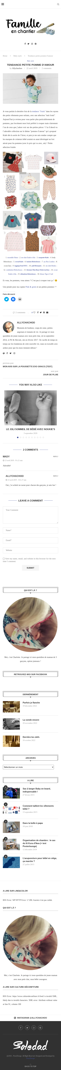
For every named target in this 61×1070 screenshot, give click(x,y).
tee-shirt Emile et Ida (28, 258)
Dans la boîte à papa (33, 823)
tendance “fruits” (39, 111)
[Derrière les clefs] (11, 741)
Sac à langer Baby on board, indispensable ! (37, 790)
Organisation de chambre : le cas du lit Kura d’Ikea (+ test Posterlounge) (39, 843)
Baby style (17, 56)
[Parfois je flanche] (11, 706)
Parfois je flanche (31, 702)
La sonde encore (31, 720)
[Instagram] (32, 44)
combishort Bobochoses (14, 270)
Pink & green (31, 287)
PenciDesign (30, 1058)
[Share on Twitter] (41, 312)
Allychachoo (17, 68)
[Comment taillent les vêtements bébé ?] (11, 810)
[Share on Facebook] (37, 312)
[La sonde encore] (11, 724)
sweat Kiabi (19, 262)
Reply (55, 456)
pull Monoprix (36, 266)
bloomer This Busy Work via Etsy (38, 270)
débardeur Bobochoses (28, 274)
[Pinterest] (35, 44)
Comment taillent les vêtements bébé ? (38, 807)
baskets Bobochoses (33, 262)
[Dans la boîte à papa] (11, 827)
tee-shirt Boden (51, 266)
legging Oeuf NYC (20, 266)
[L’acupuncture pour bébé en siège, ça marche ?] (11, 862)
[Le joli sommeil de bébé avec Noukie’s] (30, 407)
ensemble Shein (12, 258)
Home (5, 56)
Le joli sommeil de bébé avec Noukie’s (30, 429)
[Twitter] (28, 44)
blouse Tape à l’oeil (46, 274)
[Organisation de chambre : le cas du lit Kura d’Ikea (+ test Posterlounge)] (11, 844)
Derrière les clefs (31, 737)
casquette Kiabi (43, 258)
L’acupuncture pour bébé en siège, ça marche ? (40, 859)
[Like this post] (34, 312)
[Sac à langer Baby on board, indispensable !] (11, 793)
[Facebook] (25, 44)
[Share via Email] (47, 312)
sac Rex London (49, 262)
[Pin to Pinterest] (44, 312)
